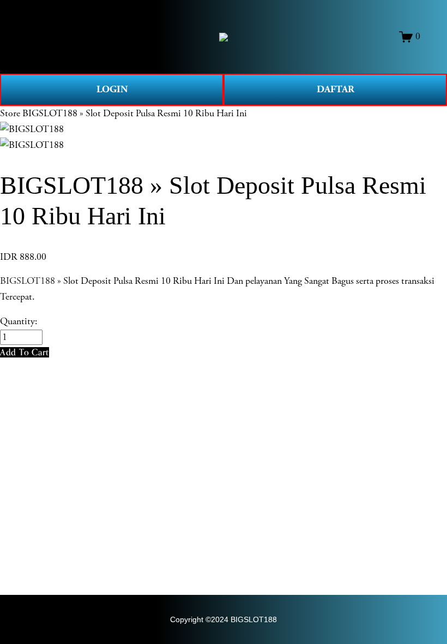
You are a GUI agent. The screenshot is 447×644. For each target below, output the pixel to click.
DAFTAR (335, 89)
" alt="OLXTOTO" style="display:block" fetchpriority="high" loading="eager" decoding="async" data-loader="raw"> (223, 37)
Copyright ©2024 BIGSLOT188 (223, 619)
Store (10, 114)
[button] (24, 352)
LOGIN (112, 89)
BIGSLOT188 (27, 281)
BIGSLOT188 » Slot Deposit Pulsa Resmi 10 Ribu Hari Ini (134, 114)
